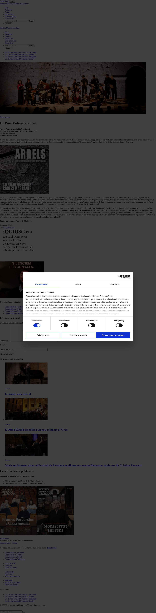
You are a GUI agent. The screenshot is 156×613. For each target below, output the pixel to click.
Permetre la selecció (78, 335)
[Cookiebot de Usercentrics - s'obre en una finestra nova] (119, 276)
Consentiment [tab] (41, 284)
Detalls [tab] (78, 284)
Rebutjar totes (43, 335)
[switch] (64, 325)
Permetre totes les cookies (113, 335)
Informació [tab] (114, 284)
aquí (74, 314)
